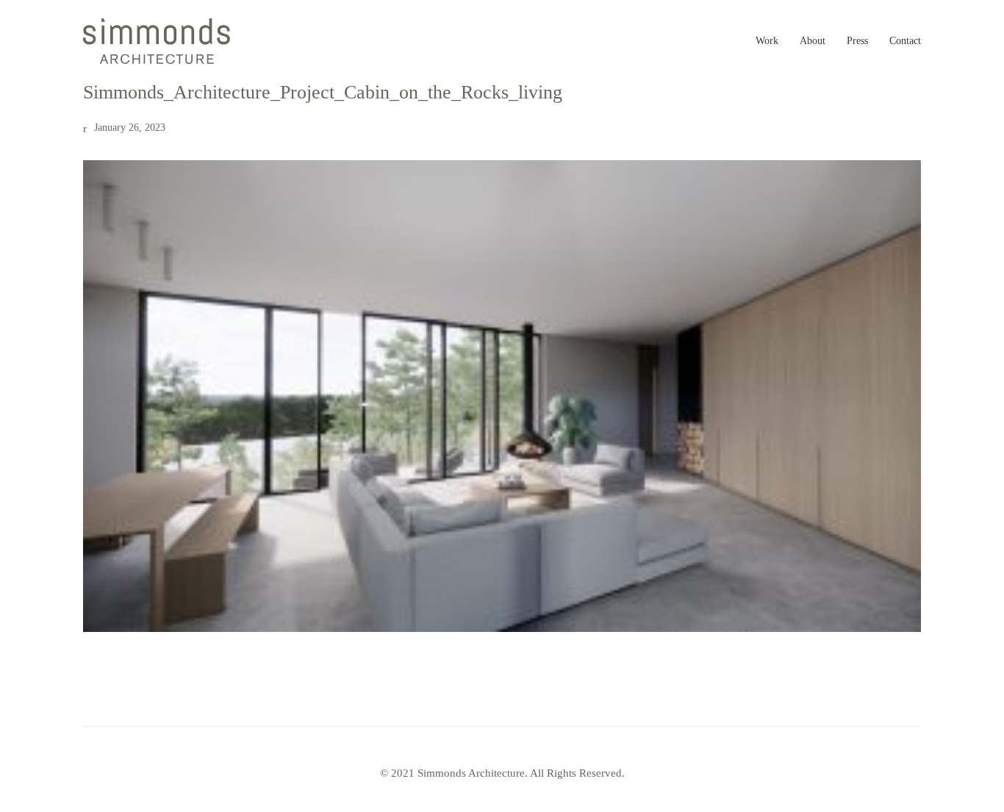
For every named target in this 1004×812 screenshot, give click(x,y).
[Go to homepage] (156, 41)
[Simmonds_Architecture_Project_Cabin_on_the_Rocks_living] (502, 396)
